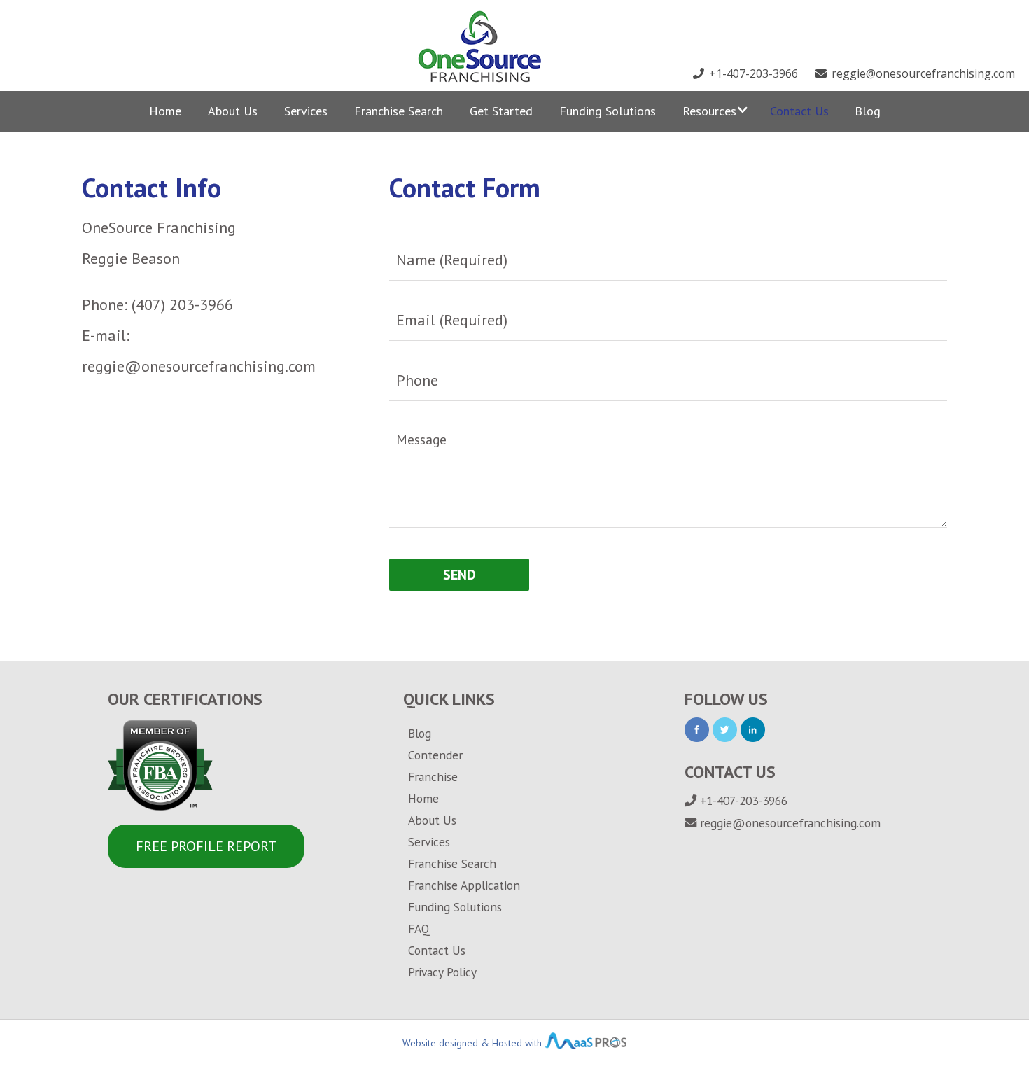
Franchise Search (398, 111)
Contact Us (799, 111)
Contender (435, 755)
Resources (709, 111)
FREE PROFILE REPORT (206, 846)
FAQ (419, 928)
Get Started (501, 111)
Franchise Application (464, 885)
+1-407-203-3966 (752, 73)
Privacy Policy (442, 972)
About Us (233, 111)
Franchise (433, 777)
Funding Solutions (607, 111)
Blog (868, 111)
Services (306, 111)
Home (165, 111)
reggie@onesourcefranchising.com (922, 73)
